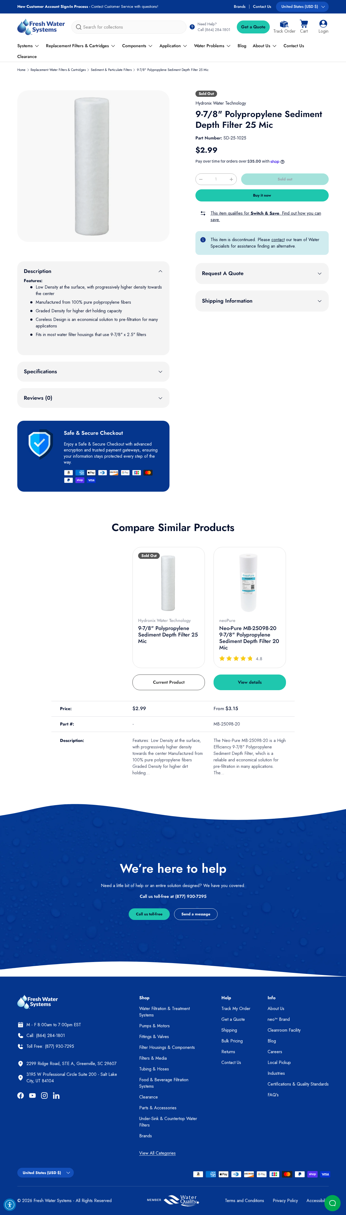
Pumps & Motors (154, 1026)
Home (21, 69)
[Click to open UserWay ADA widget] (10, 1205)
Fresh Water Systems (53, 1200)
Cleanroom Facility (284, 1030)
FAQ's (273, 1095)
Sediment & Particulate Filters (111, 69)
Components (134, 46)
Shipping (229, 1030)
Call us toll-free (149, 914)
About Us (261, 46)
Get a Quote (253, 27)
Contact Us (262, 6)
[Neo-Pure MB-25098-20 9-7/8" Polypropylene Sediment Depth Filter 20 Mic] (249, 583)
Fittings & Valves (154, 1036)
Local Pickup (279, 1062)
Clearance (27, 56)
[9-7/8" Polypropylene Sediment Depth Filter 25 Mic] (168, 583)
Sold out (285, 179)
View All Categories (157, 1153)
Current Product (169, 682)
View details (250, 682)
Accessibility (318, 1200)
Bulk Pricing (232, 1041)
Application (170, 46)
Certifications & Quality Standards (298, 1084)
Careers (275, 1052)
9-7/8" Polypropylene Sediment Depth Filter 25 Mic (173, 69)
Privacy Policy (285, 1200)
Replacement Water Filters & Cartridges (58, 69)
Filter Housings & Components (167, 1047)
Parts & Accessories (158, 1108)
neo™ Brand (279, 1019)
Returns (228, 1052)
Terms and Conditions (244, 1200)
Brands (239, 6)
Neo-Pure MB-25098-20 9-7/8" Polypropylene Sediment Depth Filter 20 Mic (249, 638)
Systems (25, 46)
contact (278, 240)
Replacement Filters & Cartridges (77, 46)
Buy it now (262, 195)
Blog (242, 46)
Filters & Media (153, 1058)
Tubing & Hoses (154, 1069)
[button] (304, 27)
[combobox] (129, 27)
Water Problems (209, 46)
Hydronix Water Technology (220, 103)
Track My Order (235, 1008)
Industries (276, 1073)
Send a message (195, 914)
